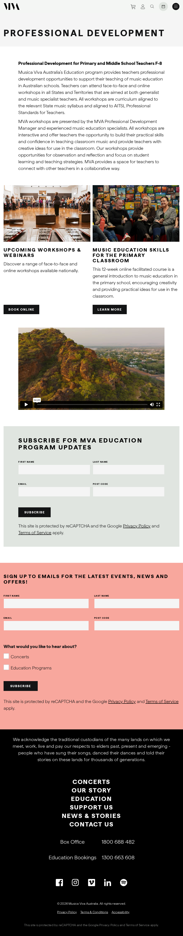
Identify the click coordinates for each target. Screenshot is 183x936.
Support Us (91, 807)
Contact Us (91, 824)
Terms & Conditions (94, 912)
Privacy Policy (136, 526)
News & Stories (91, 816)
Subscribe (34, 512)
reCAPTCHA (67, 925)
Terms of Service (34, 532)
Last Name (100, 462)
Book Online (21, 309)
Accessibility (120, 912)
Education (91, 799)
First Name (26, 462)
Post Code (100, 484)
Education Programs (31, 668)
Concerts (20, 656)
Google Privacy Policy (103, 925)
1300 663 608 (118, 857)
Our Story (91, 790)
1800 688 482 (118, 842)
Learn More (110, 309)
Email (22, 484)
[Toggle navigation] (175, 6)
